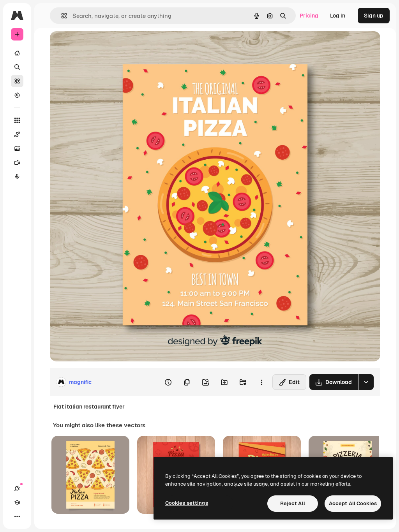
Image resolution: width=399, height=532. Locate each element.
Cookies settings (186, 503)
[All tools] (17, 120)
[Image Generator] (17, 148)
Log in (337, 15)
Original (100, 45)
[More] (17, 516)
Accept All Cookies (353, 503)
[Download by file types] (366, 382)
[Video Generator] (17, 162)
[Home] (17, 53)
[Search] (17, 67)
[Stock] (17, 81)
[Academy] (17, 502)
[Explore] (17, 95)
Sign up (373, 15)
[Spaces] (17, 134)
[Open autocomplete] (61, 16)
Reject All (292, 503)
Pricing (309, 15)
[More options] (261, 382)
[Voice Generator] (17, 176)
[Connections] (17, 488)
